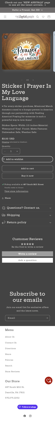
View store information (16, 191)
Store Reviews (12, 371)
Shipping (5, 142)
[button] (5, 17)
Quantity (6, 146)
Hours (8, 354)
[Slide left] (22, 80)
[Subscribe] (47, 318)
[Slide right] (33, 80)
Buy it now (27, 176)
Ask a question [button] (27, 260)
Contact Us (11, 343)
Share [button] (8, 198)
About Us (10, 337)
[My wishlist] (43, 17)
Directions (10, 348)
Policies (9, 360)
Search (8, 366)
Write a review (27, 254)
